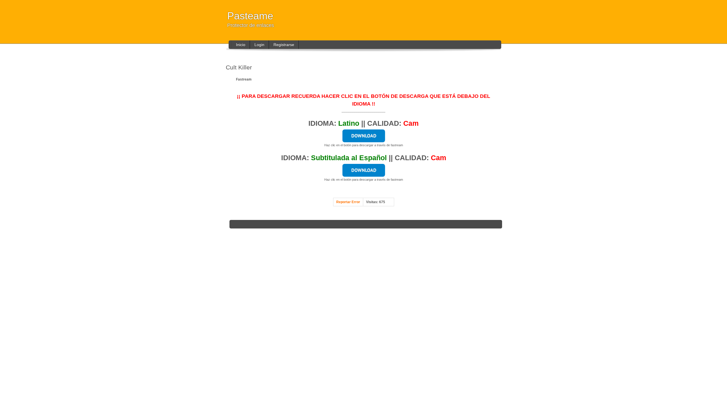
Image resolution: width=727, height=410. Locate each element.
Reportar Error (348, 202)
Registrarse (283, 44)
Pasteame (250, 16)
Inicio (240, 44)
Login (259, 44)
